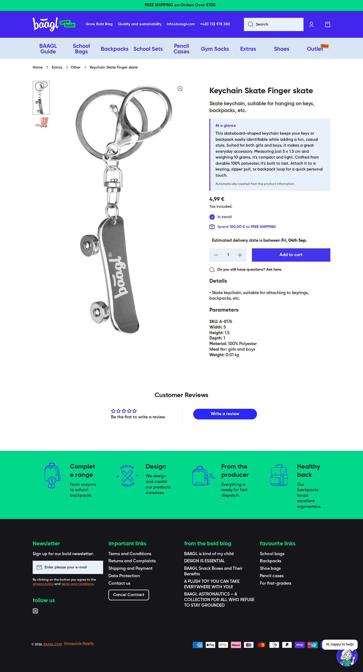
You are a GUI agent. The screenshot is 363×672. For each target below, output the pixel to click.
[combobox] (273, 24)
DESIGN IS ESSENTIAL (204, 561)
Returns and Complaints (132, 561)
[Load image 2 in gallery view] (41, 123)
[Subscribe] (96, 567)
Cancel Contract (128, 595)
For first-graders (275, 583)
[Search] (248, 24)
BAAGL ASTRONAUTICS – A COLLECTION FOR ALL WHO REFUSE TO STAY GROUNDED (219, 600)
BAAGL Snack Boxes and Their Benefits (213, 571)
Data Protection (124, 576)
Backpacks (270, 561)
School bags (272, 554)
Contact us (119, 583)
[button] (327, 24)
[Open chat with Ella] (347, 656)
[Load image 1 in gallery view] (41, 98)
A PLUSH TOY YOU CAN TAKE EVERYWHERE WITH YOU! (211, 584)
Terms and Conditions (129, 554)
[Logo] (54, 24)
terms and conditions (77, 584)
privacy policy (43, 584)
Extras (57, 67)
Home (38, 67)
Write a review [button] (225, 414)
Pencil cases (272, 576)
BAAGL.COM (53, 644)
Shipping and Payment (130, 569)
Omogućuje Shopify (79, 643)
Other (76, 67)
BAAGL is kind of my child (209, 554)
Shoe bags (270, 569)
